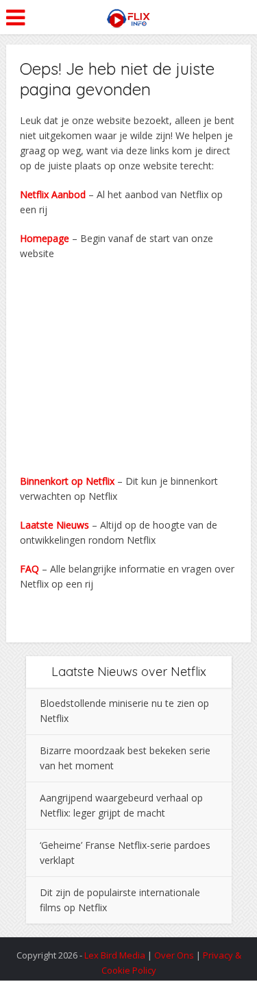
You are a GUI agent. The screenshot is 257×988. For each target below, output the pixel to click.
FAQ (29, 568)
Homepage (44, 238)
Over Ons (175, 955)
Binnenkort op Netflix (67, 480)
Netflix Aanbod (53, 194)
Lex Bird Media (114, 955)
